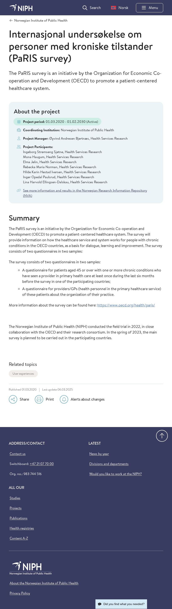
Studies (15, 498)
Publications (18, 518)
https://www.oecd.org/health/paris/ (126, 305)
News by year (99, 453)
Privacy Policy (20, 593)
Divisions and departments (109, 463)
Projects (16, 508)
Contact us (18, 453)
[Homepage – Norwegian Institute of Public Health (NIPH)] (21, 8)
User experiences (23, 373)
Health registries (22, 528)
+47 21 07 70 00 (42, 463)
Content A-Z (19, 538)
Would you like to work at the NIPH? (115, 473)
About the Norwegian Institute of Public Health (44, 583)
